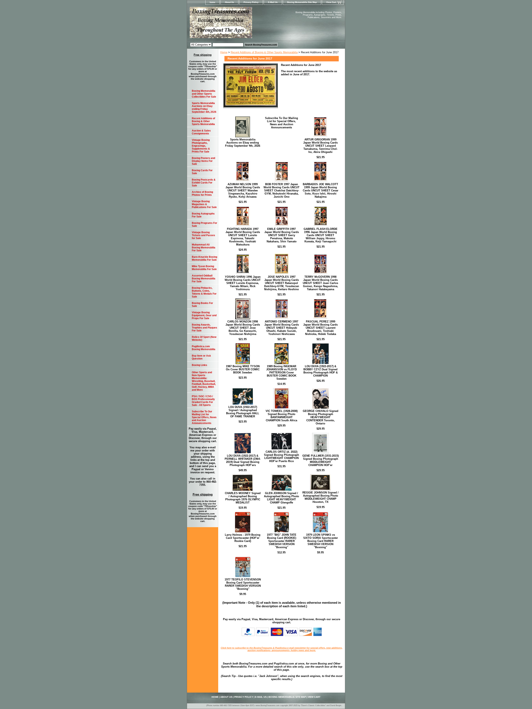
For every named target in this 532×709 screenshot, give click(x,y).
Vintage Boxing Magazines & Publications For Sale (204, 204)
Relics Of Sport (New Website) (204, 338)
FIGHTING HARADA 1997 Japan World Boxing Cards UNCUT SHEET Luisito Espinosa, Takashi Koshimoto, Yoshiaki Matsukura (242, 236)
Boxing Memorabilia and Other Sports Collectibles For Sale (204, 93)
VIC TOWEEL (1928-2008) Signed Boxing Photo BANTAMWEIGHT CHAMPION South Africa (282, 415)
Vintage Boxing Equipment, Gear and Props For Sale (204, 315)
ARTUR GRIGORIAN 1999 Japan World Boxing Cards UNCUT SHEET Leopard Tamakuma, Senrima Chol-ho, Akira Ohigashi (320, 146)
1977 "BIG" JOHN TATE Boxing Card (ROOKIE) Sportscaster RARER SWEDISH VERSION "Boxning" (281, 541)
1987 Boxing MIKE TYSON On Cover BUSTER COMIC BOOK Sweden (243, 369)
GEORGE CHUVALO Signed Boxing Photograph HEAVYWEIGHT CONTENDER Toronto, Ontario (320, 417)
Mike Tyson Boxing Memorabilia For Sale (204, 268)
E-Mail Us (273, 2)
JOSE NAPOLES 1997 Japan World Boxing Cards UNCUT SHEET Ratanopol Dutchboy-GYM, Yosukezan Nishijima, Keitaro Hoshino (281, 283)
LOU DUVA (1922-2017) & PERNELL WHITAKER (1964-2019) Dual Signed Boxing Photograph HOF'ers (243, 460)
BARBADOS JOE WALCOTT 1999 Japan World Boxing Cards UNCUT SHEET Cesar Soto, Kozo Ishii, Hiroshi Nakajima (320, 190)
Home (223, 52)
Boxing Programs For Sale (204, 224)
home (212, 2)
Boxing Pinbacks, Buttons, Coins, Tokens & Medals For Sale (204, 292)
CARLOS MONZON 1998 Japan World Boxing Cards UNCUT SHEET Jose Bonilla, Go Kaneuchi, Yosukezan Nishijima (242, 328)
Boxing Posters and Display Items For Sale (203, 161)
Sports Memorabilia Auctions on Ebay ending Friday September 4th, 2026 (242, 142)
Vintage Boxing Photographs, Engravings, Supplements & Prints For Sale (201, 146)
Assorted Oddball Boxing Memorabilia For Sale (203, 278)
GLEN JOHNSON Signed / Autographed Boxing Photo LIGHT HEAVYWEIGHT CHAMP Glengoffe (281, 498)
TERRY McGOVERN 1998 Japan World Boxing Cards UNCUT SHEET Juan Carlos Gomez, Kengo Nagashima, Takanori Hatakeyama (320, 283)
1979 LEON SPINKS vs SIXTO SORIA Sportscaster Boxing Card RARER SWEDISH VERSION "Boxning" (320, 541)
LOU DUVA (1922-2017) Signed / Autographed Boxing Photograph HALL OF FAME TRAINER (242, 411)
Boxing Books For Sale (202, 304)
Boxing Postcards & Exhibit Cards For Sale (204, 182)
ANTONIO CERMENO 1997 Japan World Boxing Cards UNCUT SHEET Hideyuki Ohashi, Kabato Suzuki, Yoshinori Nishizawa (281, 328)
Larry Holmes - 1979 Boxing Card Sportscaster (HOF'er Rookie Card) (242, 538)
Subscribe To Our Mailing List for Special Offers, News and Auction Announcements (281, 123)
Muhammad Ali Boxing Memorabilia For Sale (203, 247)
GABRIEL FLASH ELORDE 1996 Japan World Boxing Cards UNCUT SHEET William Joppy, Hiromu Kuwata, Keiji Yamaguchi (320, 235)
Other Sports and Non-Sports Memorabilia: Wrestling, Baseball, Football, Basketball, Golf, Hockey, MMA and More (204, 381)
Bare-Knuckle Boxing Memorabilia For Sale (204, 258)
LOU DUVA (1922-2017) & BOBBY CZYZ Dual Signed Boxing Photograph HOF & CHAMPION (320, 371)
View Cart (331, 2)
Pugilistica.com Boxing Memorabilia (203, 348)
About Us (229, 2)
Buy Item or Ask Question (201, 357)
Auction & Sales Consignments (201, 132)
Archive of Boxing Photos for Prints (202, 193)
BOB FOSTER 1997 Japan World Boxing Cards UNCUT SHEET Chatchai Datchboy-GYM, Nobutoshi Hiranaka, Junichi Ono (281, 190)
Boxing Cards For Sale (202, 172)
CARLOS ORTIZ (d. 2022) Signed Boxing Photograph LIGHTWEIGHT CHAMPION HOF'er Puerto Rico (281, 456)
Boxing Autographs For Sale (203, 215)
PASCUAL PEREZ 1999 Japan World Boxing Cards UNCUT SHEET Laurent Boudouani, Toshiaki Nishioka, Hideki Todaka (320, 328)
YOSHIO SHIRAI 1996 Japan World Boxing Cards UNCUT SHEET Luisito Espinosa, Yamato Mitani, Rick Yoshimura (243, 283)
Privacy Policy (251, 2)
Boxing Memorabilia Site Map (302, 2)
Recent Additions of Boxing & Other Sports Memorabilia (264, 52)
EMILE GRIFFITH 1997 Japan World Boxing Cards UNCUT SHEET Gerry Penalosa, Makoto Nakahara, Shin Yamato (281, 235)
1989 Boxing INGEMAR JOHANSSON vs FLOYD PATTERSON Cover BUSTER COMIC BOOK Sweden (281, 372)
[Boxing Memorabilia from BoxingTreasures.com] (239, 24)
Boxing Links (199, 365)
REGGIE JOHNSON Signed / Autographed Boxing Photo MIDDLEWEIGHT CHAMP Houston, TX (320, 497)
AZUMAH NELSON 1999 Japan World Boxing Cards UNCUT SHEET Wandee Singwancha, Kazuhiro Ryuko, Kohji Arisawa (242, 190)
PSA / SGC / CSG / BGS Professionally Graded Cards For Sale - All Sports (203, 401)
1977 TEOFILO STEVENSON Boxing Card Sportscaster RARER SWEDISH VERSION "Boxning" (243, 584)
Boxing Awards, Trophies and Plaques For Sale (204, 327)
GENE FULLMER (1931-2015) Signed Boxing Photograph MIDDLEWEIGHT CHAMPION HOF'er (320, 460)
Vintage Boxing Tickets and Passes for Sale (203, 235)
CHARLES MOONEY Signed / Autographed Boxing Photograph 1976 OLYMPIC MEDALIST (243, 498)
